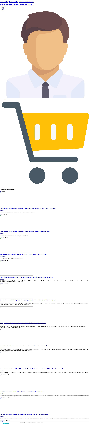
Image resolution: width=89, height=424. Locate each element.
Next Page (1, 421)
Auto (0, 256)
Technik (3, 7)
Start (0, 191)
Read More (1, 214)
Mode (3, 8)
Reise (2, 9)
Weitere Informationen (5, 423)
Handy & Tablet (4, 6)
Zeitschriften (2, 210)
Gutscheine (3, 10)
